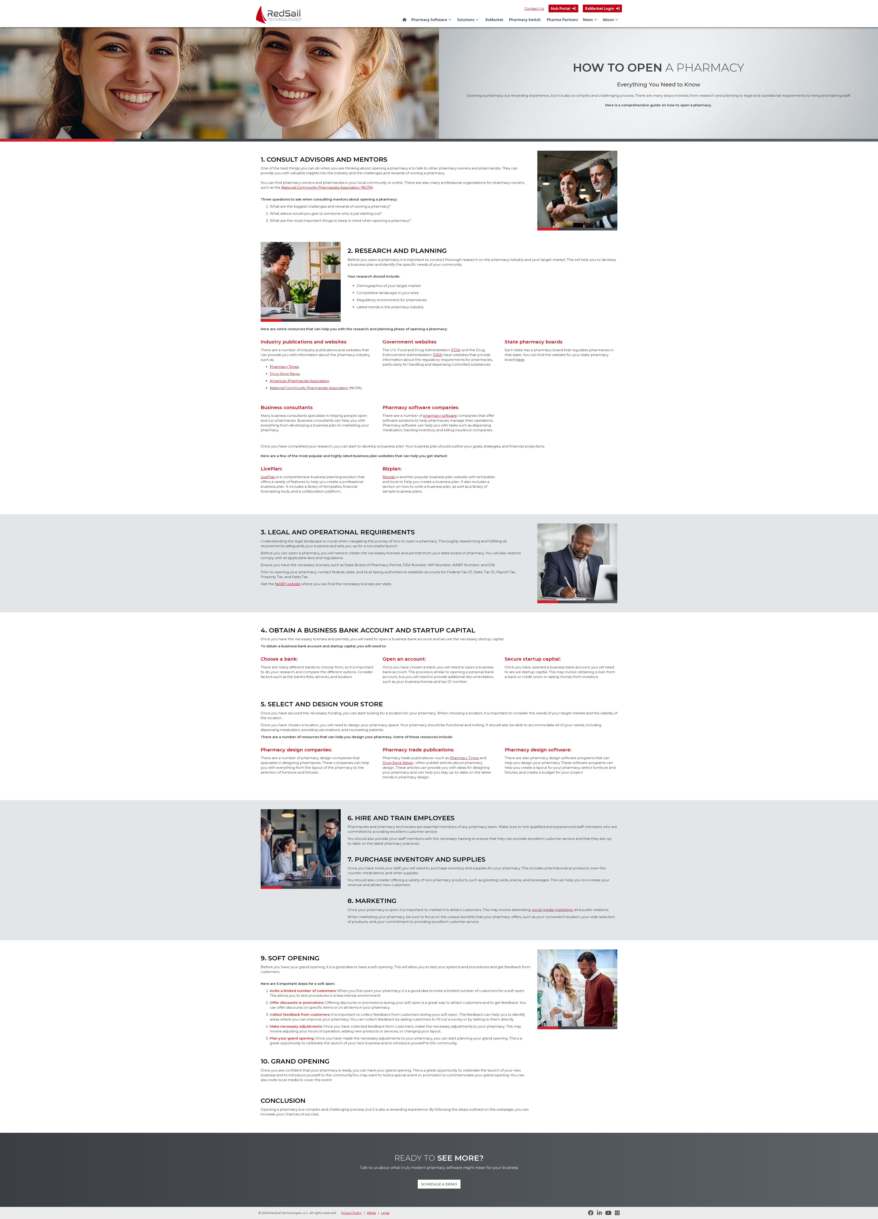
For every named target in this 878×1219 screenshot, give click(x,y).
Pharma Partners (562, 19)
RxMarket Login (602, 8)
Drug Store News (285, 374)
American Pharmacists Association (299, 381)
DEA (438, 355)
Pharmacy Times (284, 366)
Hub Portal (563, 8)
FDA (456, 350)
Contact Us (534, 8)
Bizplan (391, 469)
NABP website (287, 584)
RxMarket (494, 19)
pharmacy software (440, 415)
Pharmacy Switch (525, 19)
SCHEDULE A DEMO (439, 1184)
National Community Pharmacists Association (309, 388)
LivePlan (268, 477)
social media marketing (552, 910)
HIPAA (371, 1213)
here (520, 359)
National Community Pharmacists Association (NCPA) (327, 187)
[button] (432, 19)
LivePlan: (271, 469)
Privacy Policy (351, 1213)
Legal (385, 1213)
